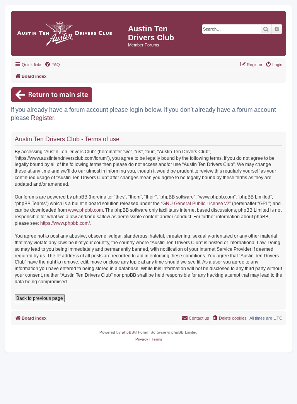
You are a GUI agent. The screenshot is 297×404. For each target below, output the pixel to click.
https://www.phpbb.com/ (65, 223)
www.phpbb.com (85, 210)
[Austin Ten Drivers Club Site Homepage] (70, 31)
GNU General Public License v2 (195, 203)
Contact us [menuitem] (199, 318)
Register (42, 118)
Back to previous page (39, 298)
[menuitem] (52, 64)
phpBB (128, 332)
